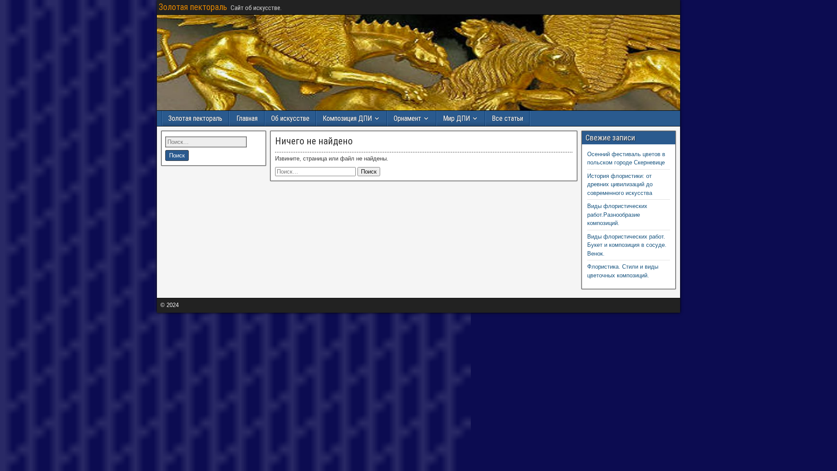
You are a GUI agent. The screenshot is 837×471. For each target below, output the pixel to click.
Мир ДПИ (456, 118)
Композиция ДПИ (347, 118)
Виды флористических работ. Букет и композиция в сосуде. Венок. (627, 245)
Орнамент (407, 118)
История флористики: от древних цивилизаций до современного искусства (620, 184)
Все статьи (507, 118)
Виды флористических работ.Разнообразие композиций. (617, 214)
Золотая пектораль (193, 7)
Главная (247, 118)
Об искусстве (290, 118)
